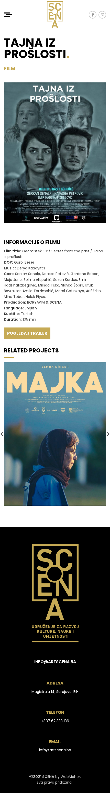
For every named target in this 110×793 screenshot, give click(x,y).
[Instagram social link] (102, 15)
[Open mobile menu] (8, 15)
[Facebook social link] (92, 15)
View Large (102, 366)
